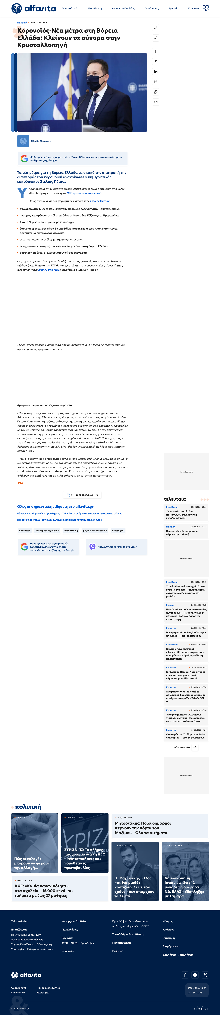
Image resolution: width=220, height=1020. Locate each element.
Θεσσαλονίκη (71, 530)
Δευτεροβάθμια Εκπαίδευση (27, 939)
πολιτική (28, 806)
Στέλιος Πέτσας (100, 201)
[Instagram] (195, 975)
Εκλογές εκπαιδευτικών (40, 949)
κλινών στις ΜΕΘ (49, 269)
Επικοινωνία (18, 992)
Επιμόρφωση (171, 946)
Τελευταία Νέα (70, 8)
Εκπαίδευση (95, 8)
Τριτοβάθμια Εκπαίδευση (128, 934)
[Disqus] (84, 603)
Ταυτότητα (43, 992)
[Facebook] (155, 51)
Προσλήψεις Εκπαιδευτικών (130, 921)
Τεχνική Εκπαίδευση (22, 944)
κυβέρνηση (117, 530)
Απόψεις (168, 929)
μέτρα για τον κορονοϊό (95, 530)
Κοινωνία (193, 8)
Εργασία (174, 8)
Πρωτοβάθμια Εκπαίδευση (26, 934)
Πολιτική (22, 22)
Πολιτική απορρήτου (48, 987)
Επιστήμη (169, 938)
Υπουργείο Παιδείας (123, 8)
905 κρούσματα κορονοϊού (84, 193)
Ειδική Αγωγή (44, 944)
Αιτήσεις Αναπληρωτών (125, 926)
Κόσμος (168, 921)
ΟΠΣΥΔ (145, 926)
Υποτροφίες (17, 949)
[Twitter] (155, 61)
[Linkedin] (155, 71)
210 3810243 (195, 992)
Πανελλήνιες (151, 8)
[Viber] (155, 81)
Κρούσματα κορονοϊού (47, 530)
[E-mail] (155, 102)
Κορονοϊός (24, 530)
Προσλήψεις (87, 943)
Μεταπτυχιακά (121, 942)
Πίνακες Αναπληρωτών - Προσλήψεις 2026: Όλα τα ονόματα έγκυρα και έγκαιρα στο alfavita (69, 513)
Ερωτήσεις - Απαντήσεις (178, 954)
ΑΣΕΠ (65, 943)
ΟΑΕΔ (74, 943)
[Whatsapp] (155, 91)
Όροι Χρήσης (18, 987)
